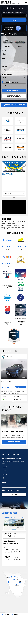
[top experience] (20, 310)
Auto (3, 34)
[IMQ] (20, 286)
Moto (10, 34)
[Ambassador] (7, 286)
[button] (1, 610)
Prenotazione (14, 442)
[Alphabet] (7, 275)
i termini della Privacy (13, 490)
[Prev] (1, 43)
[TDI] (20, 260)
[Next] (26, 43)
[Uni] (7, 297)
